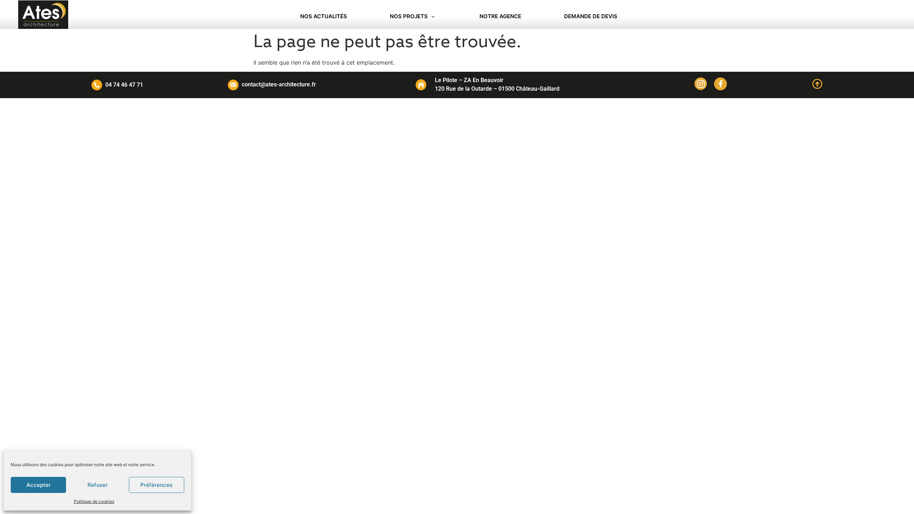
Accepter (38, 485)
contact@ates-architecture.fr (279, 84)
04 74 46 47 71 (124, 84)
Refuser (97, 485)
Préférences (156, 485)
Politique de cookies (94, 501)
